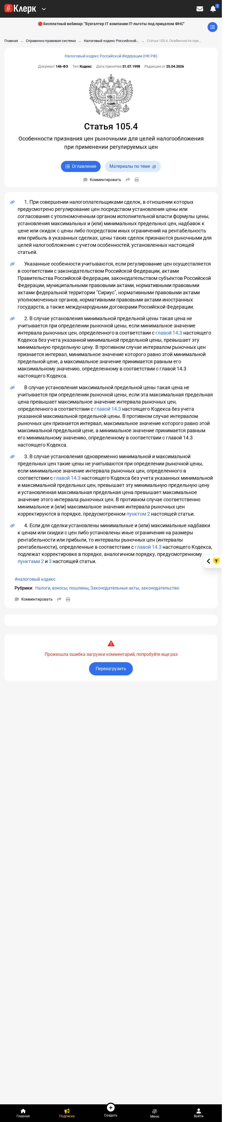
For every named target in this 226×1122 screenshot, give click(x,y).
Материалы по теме (129, 166)
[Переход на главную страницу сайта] (20, 9)
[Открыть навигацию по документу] (212, 27)
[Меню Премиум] (43, 8)
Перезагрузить (111, 668)
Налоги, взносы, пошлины (61, 588)
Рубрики (23, 588)
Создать (110, 1115)
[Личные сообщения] (199, 8)
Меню (154, 1116)
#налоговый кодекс (35, 579)
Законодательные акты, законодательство (134, 588)
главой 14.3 (168, 333)
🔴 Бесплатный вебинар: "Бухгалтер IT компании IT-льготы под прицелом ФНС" (111, 24)
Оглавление (84, 166)
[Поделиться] (128, 179)
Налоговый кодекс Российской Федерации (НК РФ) (111, 56)
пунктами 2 (31, 561)
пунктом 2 (138, 514)
